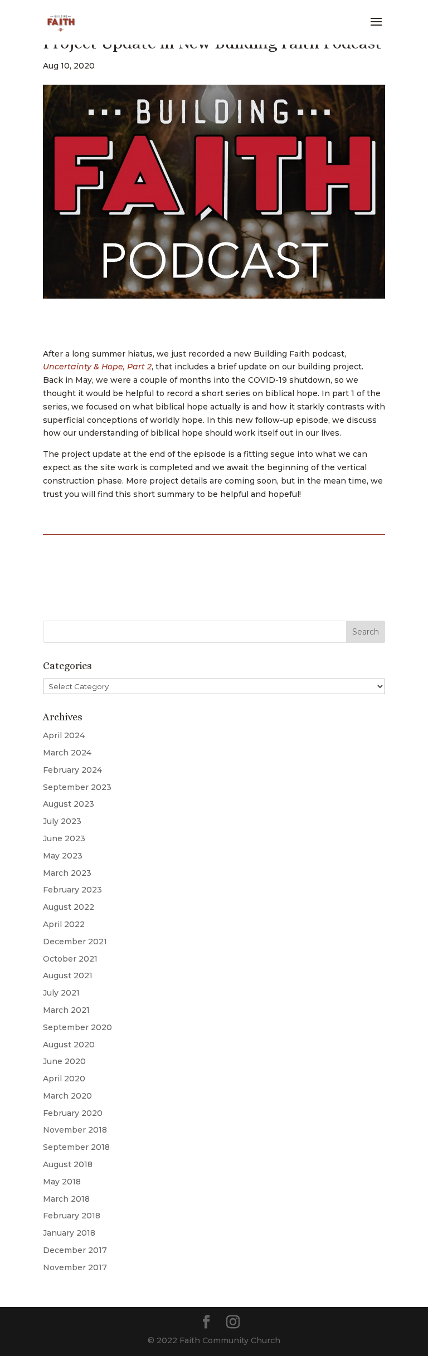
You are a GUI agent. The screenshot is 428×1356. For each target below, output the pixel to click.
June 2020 (64, 1061)
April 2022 (64, 924)
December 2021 (75, 941)
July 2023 (62, 821)
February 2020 (73, 1113)
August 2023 (68, 804)
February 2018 (71, 1216)
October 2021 (70, 959)
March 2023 (67, 873)
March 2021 (66, 1010)
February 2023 (72, 890)
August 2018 (68, 1164)
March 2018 (66, 1199)
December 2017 (75, 1250)
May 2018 (62, 1182)
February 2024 (72, 770)
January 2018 (69, 1233)
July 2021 (61, 993)
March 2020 (67, 1096)
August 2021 (68, 975)
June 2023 (64, 838)
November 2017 (75, 1267)
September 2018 (76, 1147)
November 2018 (75, 1130)
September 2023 (77, 787)
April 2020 (64, 1079)
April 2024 (64, 735)
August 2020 (69, 1045)
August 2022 (68, 907)
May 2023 (62, 856)
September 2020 (77, 1027)
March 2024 (67, 753)
